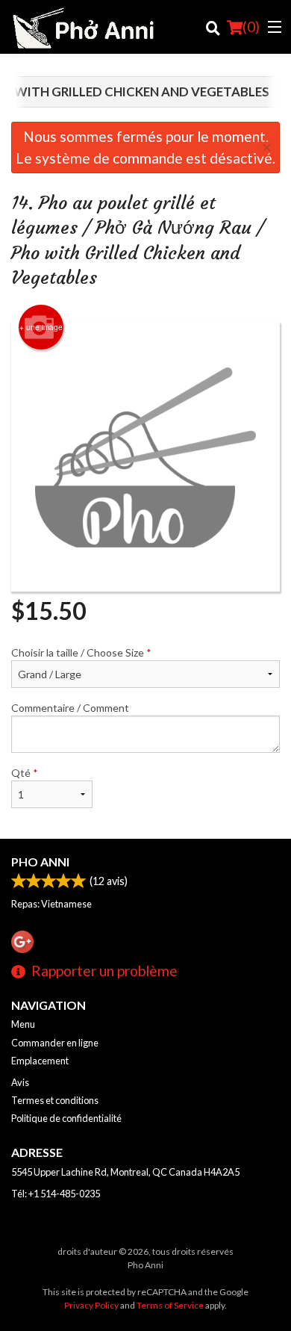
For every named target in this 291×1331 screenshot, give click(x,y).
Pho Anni (40, 861)
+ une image (41, 327)
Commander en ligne (54, 1043)
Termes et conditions (54, 1100)
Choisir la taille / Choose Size (81, 652)
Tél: (55, 1194)
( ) (251, 26)
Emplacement (40, 1061)
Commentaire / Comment (70, 707)
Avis (20, 1082)
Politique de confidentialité (66, 1118)
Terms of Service (170, 1305)
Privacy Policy (91, 1305)
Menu (23, 1024)
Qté (24, 772)
